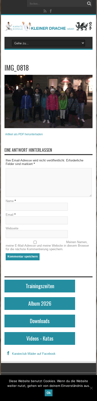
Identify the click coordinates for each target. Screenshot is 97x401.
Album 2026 (39, 303)
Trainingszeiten (40, 286)
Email (9, 214)
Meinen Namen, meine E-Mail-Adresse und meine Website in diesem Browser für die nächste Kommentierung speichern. (47, 245)
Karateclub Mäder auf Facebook (34, 353)
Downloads (40, 321)
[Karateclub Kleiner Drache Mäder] (48, 26)
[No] (91, 388)
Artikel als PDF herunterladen (24, 134)
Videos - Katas (39, 338)
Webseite (12, 228)
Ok (49, 393)
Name (10, 201)
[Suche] (89, 3)
